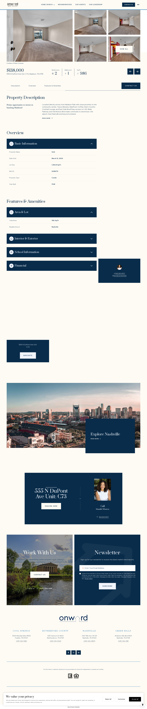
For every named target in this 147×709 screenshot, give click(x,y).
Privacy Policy (89, 578)
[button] (130, 86)
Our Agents (80, 4)
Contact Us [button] (128, 4)
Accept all (135, 699)
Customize (121, 699)
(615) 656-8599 (89, 641)
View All (124, 49)
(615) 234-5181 (123, 641)
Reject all (108, 699)
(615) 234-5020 (55, 641)
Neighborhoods (65, 4)
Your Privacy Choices (73, 707)
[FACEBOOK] (68, 652)
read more (95, 438)
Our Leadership (95, 4)
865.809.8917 (120, 273)
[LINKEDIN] (79, 652)
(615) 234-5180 (46, 588)
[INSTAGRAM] (73, 652)
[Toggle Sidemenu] (138, 4)
